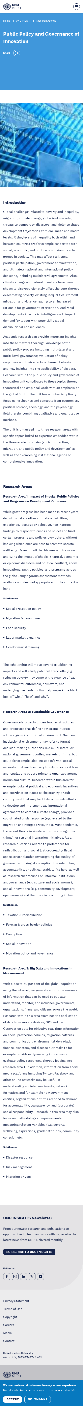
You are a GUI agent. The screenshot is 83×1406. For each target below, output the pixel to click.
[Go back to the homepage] (12, 6)
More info (70, 1390)
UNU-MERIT (23, 20)
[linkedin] (23, 1276)
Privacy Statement (16, 1301)
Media (7, 1333)
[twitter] (32, 1276)
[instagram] (15, 1276)
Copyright (10, 1317)
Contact (9, 1341)
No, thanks (37, 1399)
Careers (8, 1325)
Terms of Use (12, 1309)
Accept (12, 1399)
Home (6, 20)
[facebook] (6, 1276)
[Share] (16, 53)
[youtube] (40, 1276)
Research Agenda (46, 20)
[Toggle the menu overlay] (76, 6)
